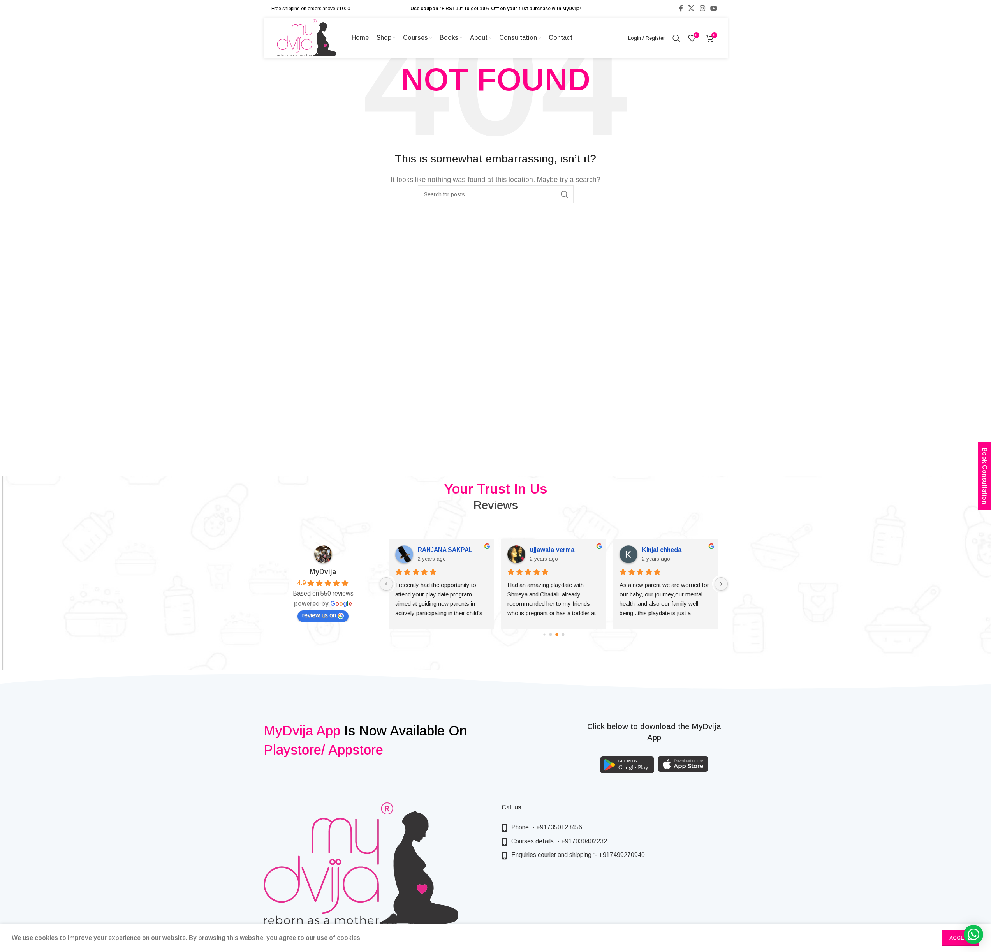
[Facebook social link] (681, 8)
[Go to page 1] (550, 634)
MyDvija (323, 572)
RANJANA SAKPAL (430, 550)
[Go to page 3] (563, 634)
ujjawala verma (537, 550)
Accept (960, 938)
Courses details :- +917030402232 (559, 841)
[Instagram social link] (702, 8)
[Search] (676, 38)
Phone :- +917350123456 (546, 827)
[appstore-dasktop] (683, 764)
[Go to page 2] (556, 634)
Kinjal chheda (647, 550)
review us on (319, 615)
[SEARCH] (565, 194)
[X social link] (691, 8)
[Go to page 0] (544, 634)
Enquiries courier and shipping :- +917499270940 (578, 855)
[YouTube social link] (714, 8)
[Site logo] (306, 37)
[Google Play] (627, 764)
